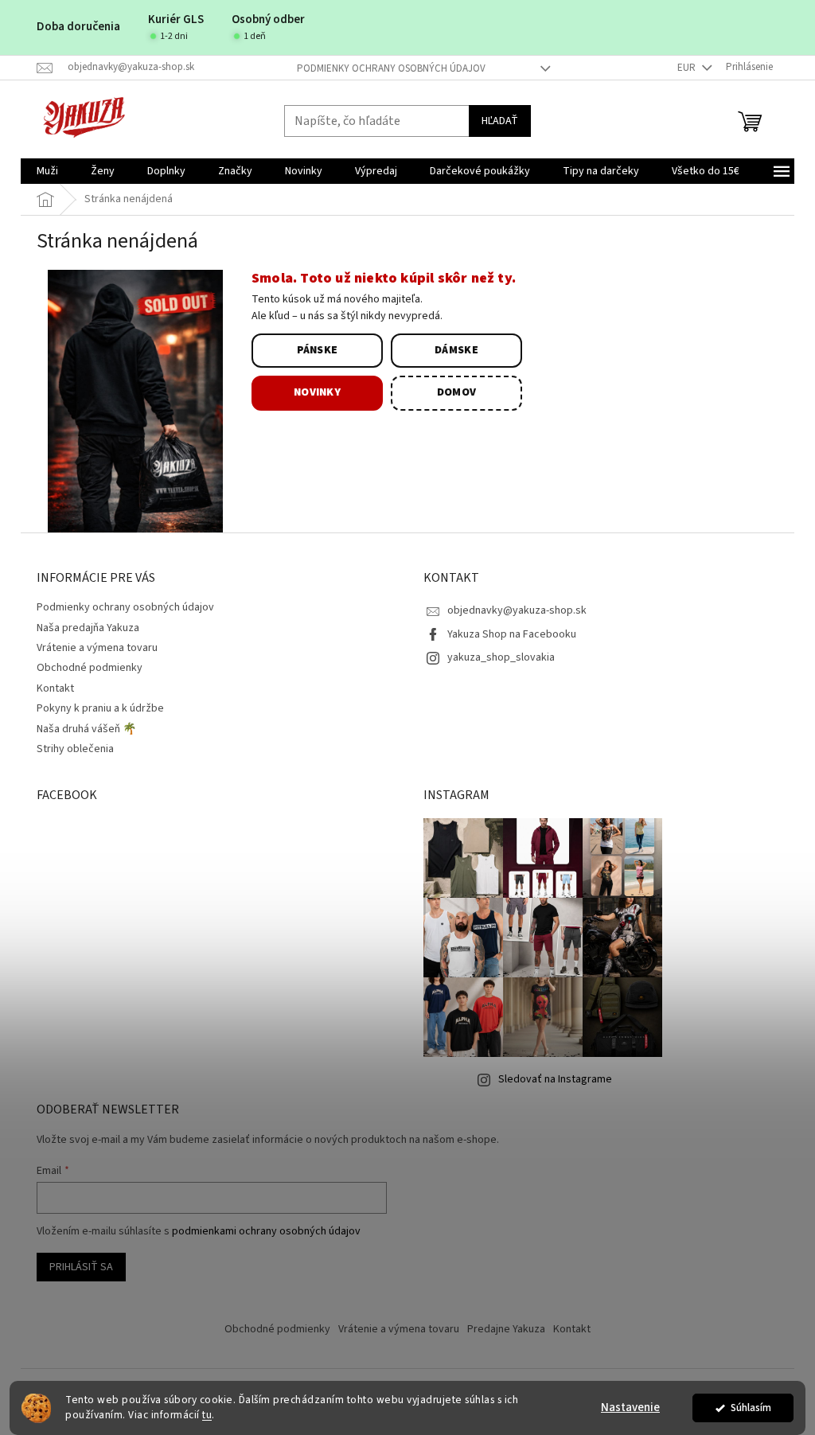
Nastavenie (630, 1407)
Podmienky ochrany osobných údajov (391, 68)
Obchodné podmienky (89, 668)
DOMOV (457, 392)
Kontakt (55, 688)
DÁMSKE (456, 350)
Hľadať (500, 121)
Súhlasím (751, 1407)
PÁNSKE (317, 350)
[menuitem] (47, 171)
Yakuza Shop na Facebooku (511, 634)
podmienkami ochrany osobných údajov (266, 1231)
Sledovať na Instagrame (555, 1079)
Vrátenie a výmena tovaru (97, 648)
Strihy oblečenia (75, 749)
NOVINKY (317, 392)
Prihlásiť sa (81, 1267)
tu (207, 1414)
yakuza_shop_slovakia (501, 657)
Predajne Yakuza (506, 1329)
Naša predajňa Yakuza (88, 628)
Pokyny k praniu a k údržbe (100, 708)
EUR (687, 67)
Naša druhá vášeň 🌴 (86, 729)
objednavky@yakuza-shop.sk (517, 610)
